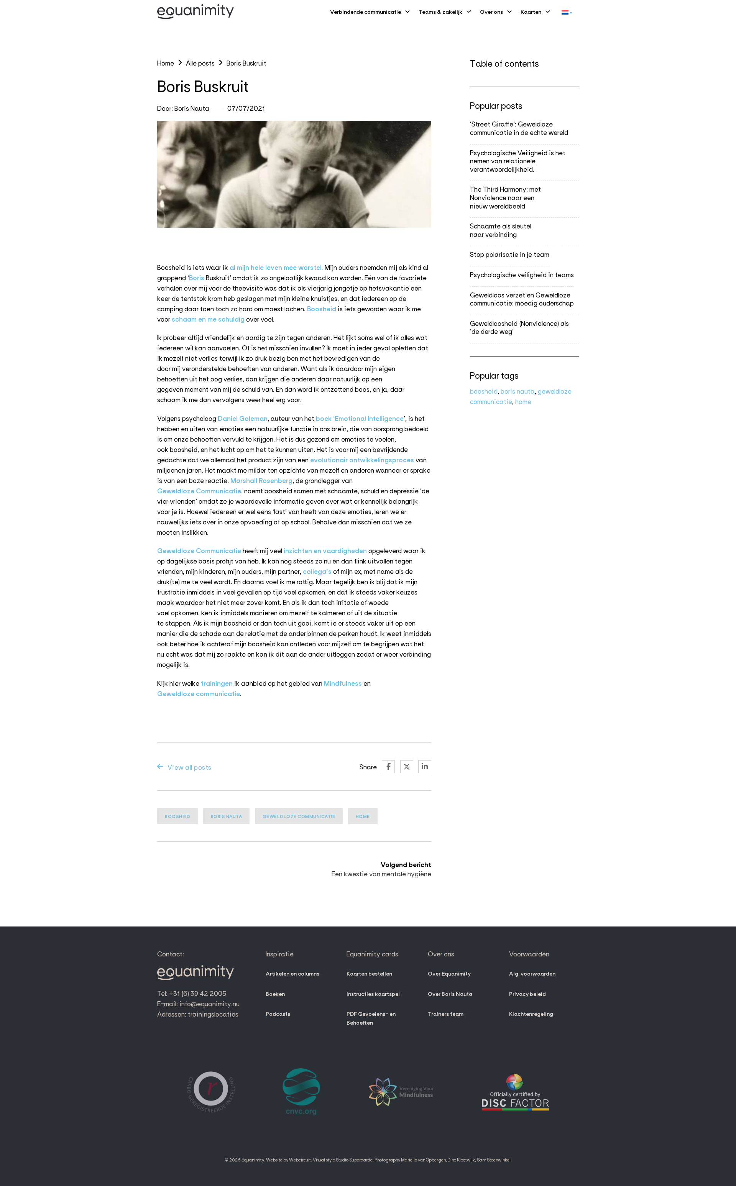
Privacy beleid (527, 993)
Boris (196, 277)
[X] (406, 766)
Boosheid (321, 308)
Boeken (275, 993)
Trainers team (445, 1013)
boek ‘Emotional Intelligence (360, 418)
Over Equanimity (449, 973)
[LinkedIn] (424, 766)
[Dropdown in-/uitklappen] (407, 11)
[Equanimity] (195, 11)
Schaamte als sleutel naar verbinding (500, 230)
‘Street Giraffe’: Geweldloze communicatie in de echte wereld (519, 128)
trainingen (217, 683)
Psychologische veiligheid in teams (522, 274)
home (363, 816)
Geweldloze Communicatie (199, 490)
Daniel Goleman (243, 418)
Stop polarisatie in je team (509, 254)
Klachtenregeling (531, 1013)
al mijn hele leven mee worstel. (276, 267)
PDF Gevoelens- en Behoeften (371, 1018)
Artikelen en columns (292, 973)
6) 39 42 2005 (204, 993)
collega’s (317, 571)
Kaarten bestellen (369, 973)
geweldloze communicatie (299, 816)
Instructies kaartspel (373, 993)
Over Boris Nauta (450, 993)
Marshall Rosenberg (261, 480)
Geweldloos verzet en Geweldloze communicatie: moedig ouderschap (522, 299)
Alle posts (200, 63)
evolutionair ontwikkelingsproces (362, 459)
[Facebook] (388, 766)
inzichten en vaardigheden (324, 550)
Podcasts (278, 1013)
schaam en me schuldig (208, 319)
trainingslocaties (213, 1014)
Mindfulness (342, 683)
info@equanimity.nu (209, 1003)
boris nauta (226, 816)
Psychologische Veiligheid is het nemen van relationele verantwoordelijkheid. (517, 160)
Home (165, 63)
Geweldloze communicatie (198, 693)
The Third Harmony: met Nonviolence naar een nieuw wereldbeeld (505, 197)
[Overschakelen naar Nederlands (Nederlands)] (567, 11)
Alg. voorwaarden (532, 973)
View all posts (190, 767)
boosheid (177, 816)
